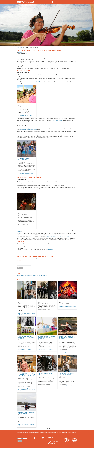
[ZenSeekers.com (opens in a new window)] (66, 440)
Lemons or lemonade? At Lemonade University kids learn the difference (46, 337)
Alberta (47, 275)
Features (42, 437)
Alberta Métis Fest (22, 103)
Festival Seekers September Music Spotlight (26, 300)
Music (20, 275)
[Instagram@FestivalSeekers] (49, 438)
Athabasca (24, 275)
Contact (34, 438)
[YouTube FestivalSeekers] (52, 438)
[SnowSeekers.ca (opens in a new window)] (74, 440)
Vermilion (29, 275)
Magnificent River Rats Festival (43, 183)
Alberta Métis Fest (40, 81)
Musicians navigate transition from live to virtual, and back (67, 300)
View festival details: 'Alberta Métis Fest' (24, 115)
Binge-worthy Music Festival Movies (45, 374)
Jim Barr (20, 52)
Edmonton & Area (34, 275)
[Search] (52, 2)
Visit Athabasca (44, 253)
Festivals (42, 436)
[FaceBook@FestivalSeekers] (50, 438)
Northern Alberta (42, 275)
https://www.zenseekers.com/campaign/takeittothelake (57, 236)
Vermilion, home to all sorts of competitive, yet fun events (66, 374)
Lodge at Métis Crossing (57, 120)
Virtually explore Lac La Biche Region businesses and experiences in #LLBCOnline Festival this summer (26, 374)
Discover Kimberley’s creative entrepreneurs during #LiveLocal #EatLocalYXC (67, 337)
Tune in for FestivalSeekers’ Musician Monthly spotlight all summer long (26, 337)
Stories (43, 2)
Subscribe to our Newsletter (23, 436)
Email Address (20, 263)
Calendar (38, 2)
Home (18, 47)
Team (34, 437)
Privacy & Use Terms (35, 440)
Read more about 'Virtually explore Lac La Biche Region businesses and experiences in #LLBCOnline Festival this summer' (26, 389)
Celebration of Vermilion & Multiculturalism (28, 129)
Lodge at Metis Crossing (53, 249)
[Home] (26, 2)
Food (18, 275)
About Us (35, 436)
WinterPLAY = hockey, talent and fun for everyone (26, 413)
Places (48, 2)
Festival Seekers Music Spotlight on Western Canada (46, 300)
